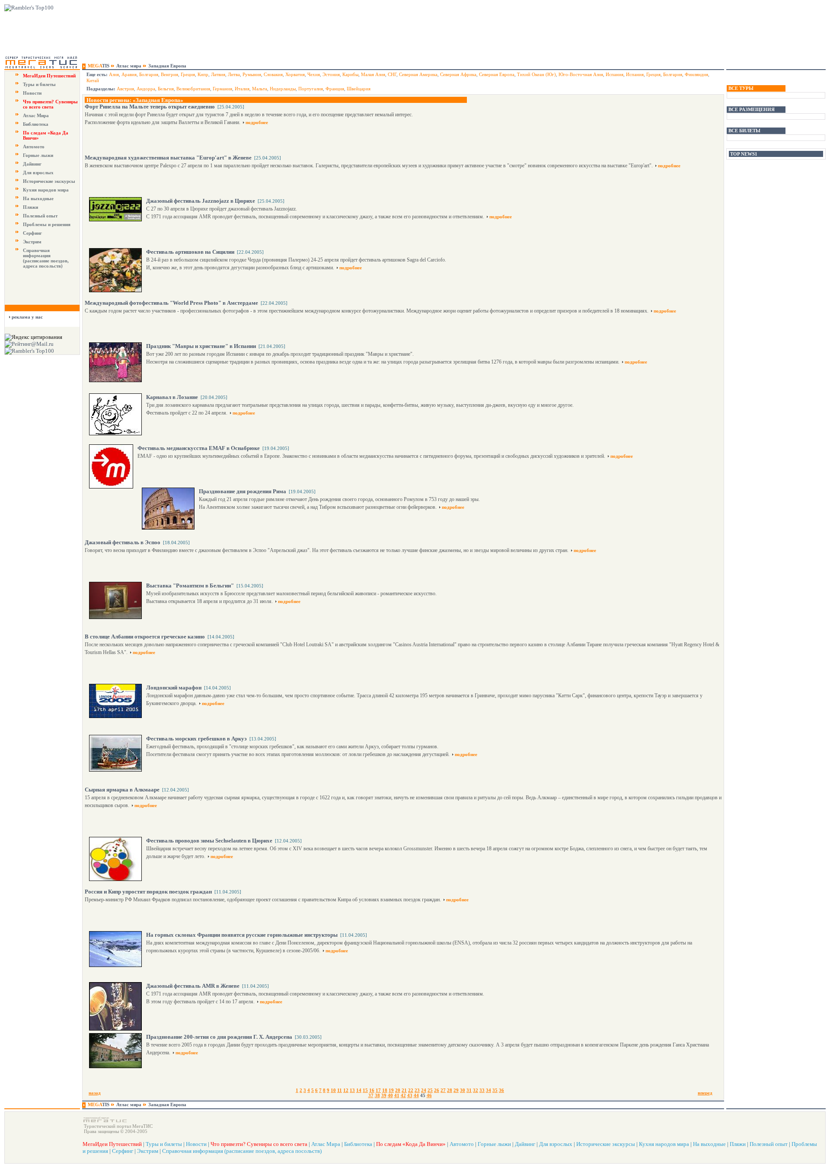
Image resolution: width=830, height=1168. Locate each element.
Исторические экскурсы (49, 181)
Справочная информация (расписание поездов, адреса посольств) (46, 258)
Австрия (125, 88)
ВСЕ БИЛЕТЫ (744, 130)
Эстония (331, 74)
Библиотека (35, 124)
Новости (32, 93)
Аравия (129, 74)
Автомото (34, 146)
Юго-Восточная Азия (581, 74)
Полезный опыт (40, 215)
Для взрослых (38, 172)
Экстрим (32, 241)
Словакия (273, 74)
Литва (234, 74)
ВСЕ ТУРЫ (740, 88)
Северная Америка (418, 74)
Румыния (252, 74)
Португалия (310, 88)
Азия (114, 74)
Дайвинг (32, 163)
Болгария (148, 74)
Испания (614, 74)
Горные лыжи (38, 155)
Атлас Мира (36, 115)
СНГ (392, 74)
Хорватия (295, 74)
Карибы (350, 74)
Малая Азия (373, 74)
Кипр (203, 74)
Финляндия (696, 74)
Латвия (218, 74)
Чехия (313, 74)
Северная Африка (458, 74)
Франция (335, 88)
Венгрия (169, 74)
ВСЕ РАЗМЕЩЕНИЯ (751, 109)
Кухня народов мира (46, 189)
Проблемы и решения (46, 224)
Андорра (146, 88)
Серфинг (32, 233)
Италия (242, 88)
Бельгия (166, 88)
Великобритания (193, 88)
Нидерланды (283, 88)
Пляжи (30, 207)
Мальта (259, 88)
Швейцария (358, 88)
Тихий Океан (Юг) (536, 74)
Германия (222, 88)
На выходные (38, 198)
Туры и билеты (39, 84)
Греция (188, 74)
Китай (92, 80)
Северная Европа (496, 74)
